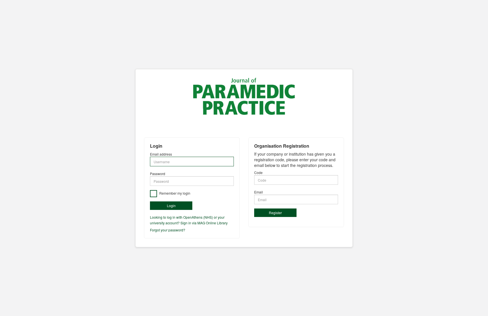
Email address (161, 154)
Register (275, 212)
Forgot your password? (167, 229)
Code (258, 172)
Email (258, 192)
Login (171, 205)
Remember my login (174, 193)
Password (157, 173)
